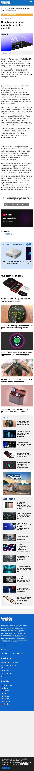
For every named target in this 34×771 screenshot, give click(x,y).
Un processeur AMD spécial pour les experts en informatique (15, 300)
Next (30, 244)
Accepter (6, 768)
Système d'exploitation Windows (16, 205)
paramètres (24, 764)
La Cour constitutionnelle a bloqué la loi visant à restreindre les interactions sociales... (24, 548)
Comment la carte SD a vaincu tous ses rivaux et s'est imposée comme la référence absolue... (24, 600)
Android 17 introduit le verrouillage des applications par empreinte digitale (16, 353)
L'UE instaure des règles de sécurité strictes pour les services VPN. (22, 537)
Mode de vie (5, 668)
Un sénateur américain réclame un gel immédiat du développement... (24, 558)
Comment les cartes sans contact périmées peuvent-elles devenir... (24, 444)
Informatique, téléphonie (9, 662)
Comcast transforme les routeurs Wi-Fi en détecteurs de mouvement (23, 434)
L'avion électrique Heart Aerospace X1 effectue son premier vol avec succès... (24, 516)
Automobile (5, 670)
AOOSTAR (8, 234)
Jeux (2, 676)
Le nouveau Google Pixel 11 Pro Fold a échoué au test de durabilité (16, 380)
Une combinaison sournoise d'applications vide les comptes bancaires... (23, 579)
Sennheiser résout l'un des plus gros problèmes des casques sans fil (15, 410)
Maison (3, 8)
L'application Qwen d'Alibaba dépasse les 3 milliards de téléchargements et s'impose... (24, 527)
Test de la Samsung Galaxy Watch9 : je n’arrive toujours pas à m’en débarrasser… (23, 423)
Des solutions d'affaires (9, 665)
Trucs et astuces (7, 673)
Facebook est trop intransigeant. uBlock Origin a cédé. (23, 589)
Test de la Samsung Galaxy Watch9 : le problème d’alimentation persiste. (16, 327)
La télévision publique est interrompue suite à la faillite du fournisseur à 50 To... (24, 569)
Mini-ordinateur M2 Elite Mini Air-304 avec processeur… (14, 262)
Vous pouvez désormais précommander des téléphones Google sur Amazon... (24, 505)
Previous (27, 244)
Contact (3, 645)
